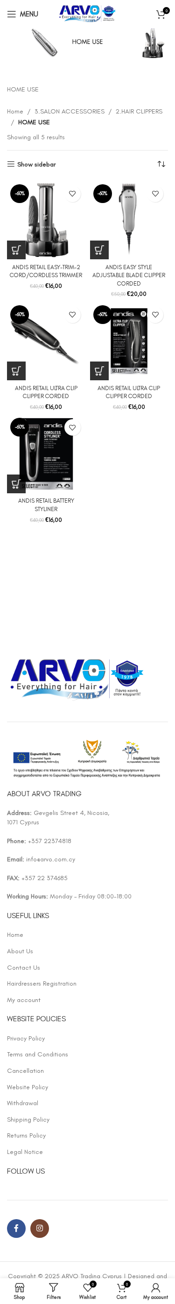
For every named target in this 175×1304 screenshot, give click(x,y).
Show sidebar (36, 164)
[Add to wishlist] (72, 194)
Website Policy (27, 1087)
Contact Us (23, 968)
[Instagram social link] (39, 1228)
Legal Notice (25, 1152)
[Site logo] (87, 13)
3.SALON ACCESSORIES (70, 111)
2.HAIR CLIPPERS (139, 111)
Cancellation (25, 1071)
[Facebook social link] (16, 1228)
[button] (16, 250)
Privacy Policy (26, 1038)
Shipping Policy (28, 1119)
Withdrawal (22, 1103)
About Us (20, 951)
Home (15, 111)
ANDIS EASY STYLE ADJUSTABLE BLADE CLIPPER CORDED (128, 275)
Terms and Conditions (37, 1054)
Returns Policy (26, 1135)
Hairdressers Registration (42, 983)
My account (24, 1000)
